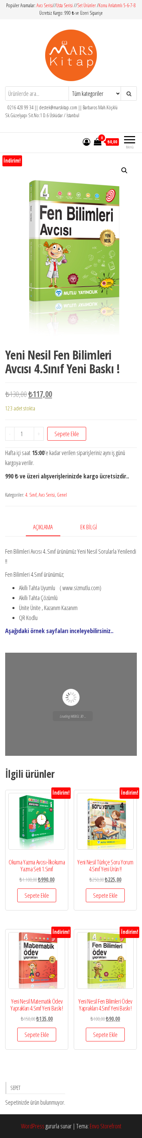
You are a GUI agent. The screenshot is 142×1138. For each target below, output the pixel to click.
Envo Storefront (105, 1126)
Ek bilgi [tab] (88, 527)
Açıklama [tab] (43, 527)
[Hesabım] (86, 141)
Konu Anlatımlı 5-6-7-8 (117, 5)
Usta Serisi (64, 5)
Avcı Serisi (45, 5)
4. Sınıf (31, 494)
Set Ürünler (86, 5)
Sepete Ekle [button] (36, 895)
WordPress (32, 1126)
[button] (124, 170)
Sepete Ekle (66, 434)
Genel (62, 494)
